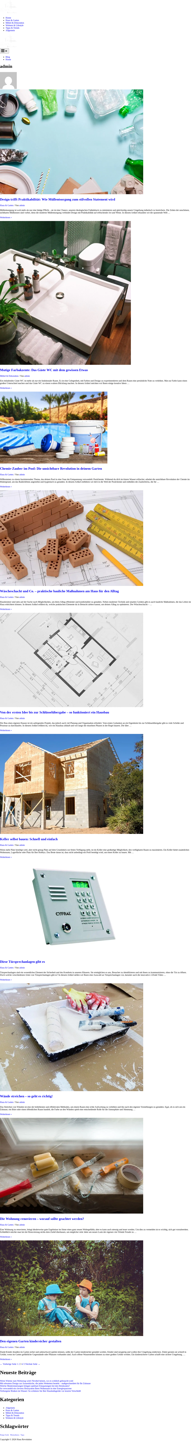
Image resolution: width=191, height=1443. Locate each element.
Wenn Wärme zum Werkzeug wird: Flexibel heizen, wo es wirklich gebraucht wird (36, 1381)
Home (8, 18)
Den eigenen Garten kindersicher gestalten (30, 1341)
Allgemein (10, 30)
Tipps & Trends (12, 28)
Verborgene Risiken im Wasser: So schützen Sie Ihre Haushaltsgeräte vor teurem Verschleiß (40, 1391)
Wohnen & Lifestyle (14, 25)
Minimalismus (14, 1435)
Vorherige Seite (8, 1364)
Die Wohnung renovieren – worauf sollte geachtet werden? (42, 1219)
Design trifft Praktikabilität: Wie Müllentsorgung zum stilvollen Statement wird (57, 199)
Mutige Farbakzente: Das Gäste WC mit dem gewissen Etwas (44, 370)
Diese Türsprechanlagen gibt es (22, 961)
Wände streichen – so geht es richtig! (26, 1096)
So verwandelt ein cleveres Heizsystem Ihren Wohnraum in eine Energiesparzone (36, 1388)
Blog (8, 57)
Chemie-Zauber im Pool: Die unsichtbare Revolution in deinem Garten (51, 468)
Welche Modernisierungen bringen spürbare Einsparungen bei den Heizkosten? (35, 1386)
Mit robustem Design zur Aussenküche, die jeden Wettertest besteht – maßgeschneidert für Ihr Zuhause (45, 1383)
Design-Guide (4, 1435)
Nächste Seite (32, 1364)
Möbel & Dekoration (15, 23)
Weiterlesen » (6, 217)
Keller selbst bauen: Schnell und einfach (29, 839)
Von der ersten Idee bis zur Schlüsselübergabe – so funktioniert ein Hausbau (54, 712)
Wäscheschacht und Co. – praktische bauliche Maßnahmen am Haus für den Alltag (59, 591)
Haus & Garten (12, 20)
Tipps (22, 1435)
